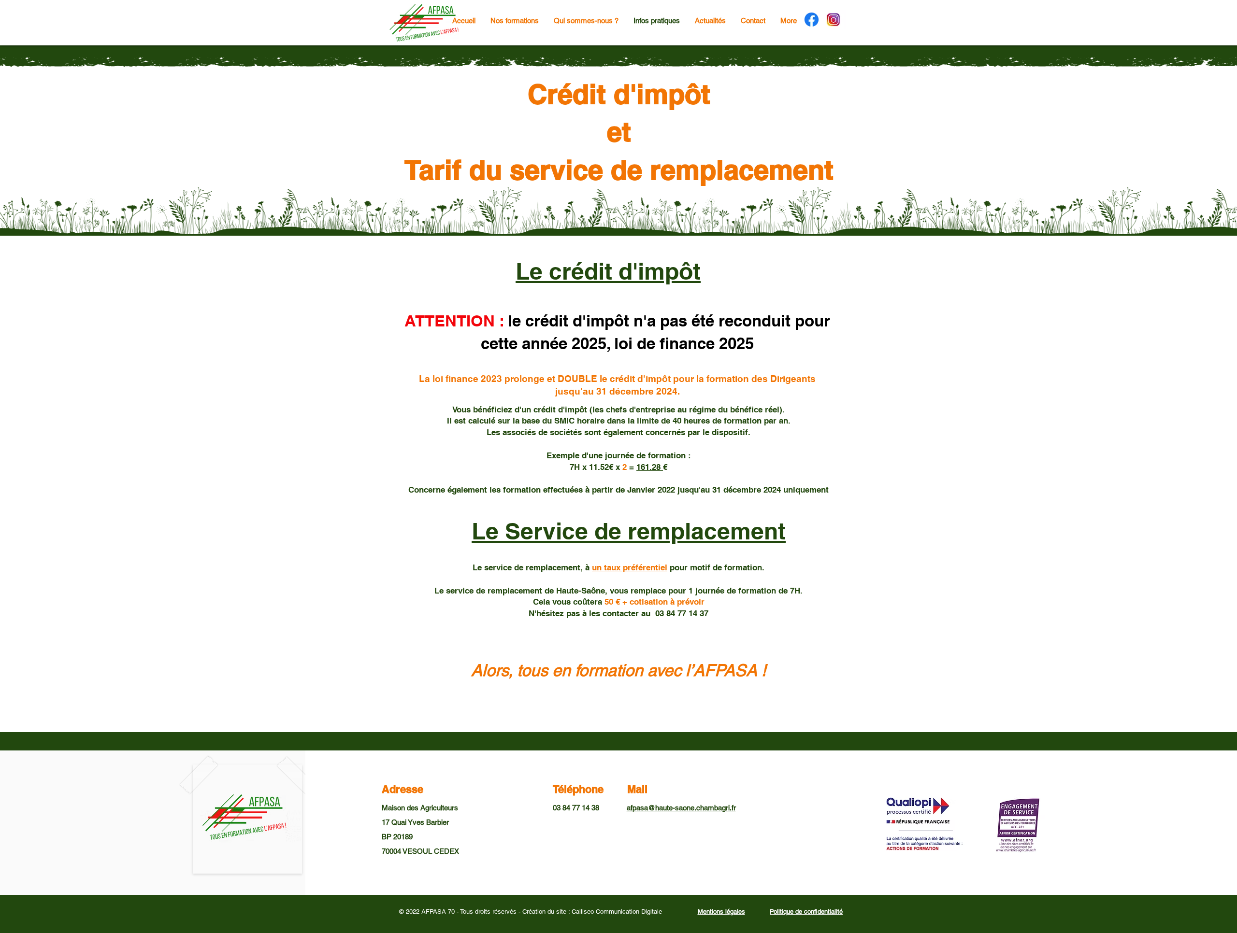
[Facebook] (811, 19)
